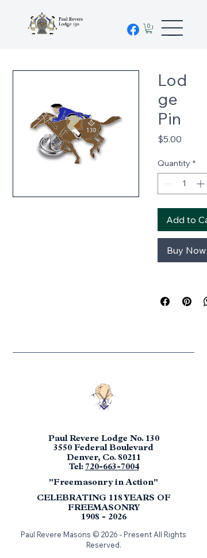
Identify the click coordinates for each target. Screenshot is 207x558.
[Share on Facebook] (165, 301)
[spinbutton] (184, 184)
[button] (149, 28)
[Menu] (172, 27)
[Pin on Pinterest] (187, 301)
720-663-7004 (112, 467)
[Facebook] (133, 30)
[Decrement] (166, 184)
